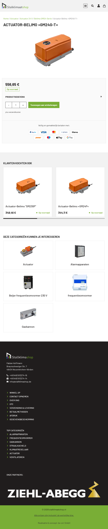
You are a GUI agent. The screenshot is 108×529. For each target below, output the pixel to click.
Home (6, 18)
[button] (85, 6)
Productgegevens (15, 97)
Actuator (14, 18)
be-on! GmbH (64, 523)
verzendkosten (15, 112)
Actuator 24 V (26, 18)
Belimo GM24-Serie (43, 18)
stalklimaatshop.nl (57, 509)
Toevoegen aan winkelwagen (43, 105)
